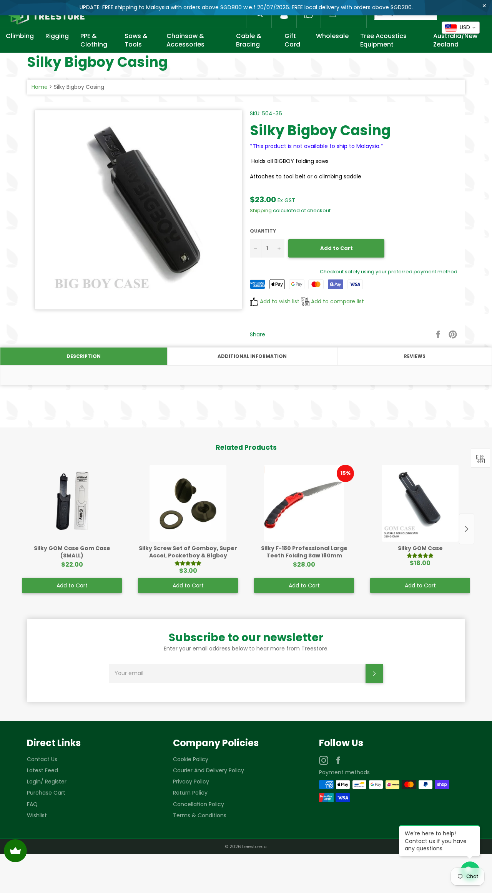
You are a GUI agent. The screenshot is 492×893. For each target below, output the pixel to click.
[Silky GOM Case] (420, 503)
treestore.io (254, 846)
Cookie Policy (190, 759)
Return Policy (190, 793)
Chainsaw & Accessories (185, 40)
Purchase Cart (46, 793)
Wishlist (37, 815)
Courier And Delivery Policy (208, 770)
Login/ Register (46, 781)
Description (83, 356)
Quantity (263, 231)
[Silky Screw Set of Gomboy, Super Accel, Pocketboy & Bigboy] (188, 503)
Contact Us (42, 759)
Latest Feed (42, 770)
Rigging (57, 36)
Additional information (252, 356)
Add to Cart (72, 585)
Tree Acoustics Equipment (383, 40)
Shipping (261, 210)
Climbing (20, 36)
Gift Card (292, 40)
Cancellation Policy (198, 804)
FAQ (32, 804)
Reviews (415, 356)
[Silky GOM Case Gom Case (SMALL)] (72, 503)
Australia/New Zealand (455, 40)
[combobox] (461, 28)
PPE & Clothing (93, 40)
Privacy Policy (191, 781)
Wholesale (332, 36)
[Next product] (466, 529)
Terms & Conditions (199, 815)
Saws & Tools (136, 40)
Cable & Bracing (248, 40)
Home (40, 87)
